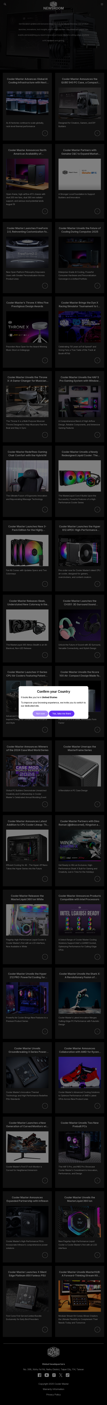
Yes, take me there (61, 713)
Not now (40, 713)
